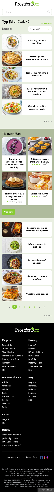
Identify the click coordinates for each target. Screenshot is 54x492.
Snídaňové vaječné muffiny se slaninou (39, 160)
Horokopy (32, 385)
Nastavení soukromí (11, 445)
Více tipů (8, 212)
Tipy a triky (7, 345)
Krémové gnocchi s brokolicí (37, 245)
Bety (30, 377)
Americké (6, 385)
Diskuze (32, 389)
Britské (5, 389)
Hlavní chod (33, 355)
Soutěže (32, 393)
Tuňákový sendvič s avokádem (37, 42)
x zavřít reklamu (45, 490)
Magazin (32, 382)
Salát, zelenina (35, 366)
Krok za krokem (9, 366)
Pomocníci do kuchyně (12, 355)
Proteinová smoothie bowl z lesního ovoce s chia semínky (14, 163)
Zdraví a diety (8, 348)
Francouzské (8, 396)
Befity (5, 414)
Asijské (5, 382)
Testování (32, 396)
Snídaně (32, 345)
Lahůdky (32, 359)
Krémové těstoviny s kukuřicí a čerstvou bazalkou (37, 91)
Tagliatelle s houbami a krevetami (37, 74)
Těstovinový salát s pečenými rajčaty (37, 107)
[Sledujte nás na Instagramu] (45, 457)
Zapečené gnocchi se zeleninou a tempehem (37, 229)
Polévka (31, 348)
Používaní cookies (10, 441)
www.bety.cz (34, 469)
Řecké (4, 407)
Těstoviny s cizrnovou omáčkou (37, 277)
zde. (30, 478)
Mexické (6, 403)
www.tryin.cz (24, 469)
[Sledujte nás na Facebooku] (40, 457)
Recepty (32, 340)
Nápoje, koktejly (35, 352)
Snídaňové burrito (39, 193)
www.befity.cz (46, 469)
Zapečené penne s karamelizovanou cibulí (37, 58)
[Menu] (4, 4)
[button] (48, 12)
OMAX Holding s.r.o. (19, 482)
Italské (5, 400)
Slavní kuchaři (8, 352)
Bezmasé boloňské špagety (37, 261)
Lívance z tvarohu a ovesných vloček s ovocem (14, 196)
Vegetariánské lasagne (37, 294)
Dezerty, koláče (35, 362)
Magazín (7, 340)
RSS (4, 369)
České (4, 393)
